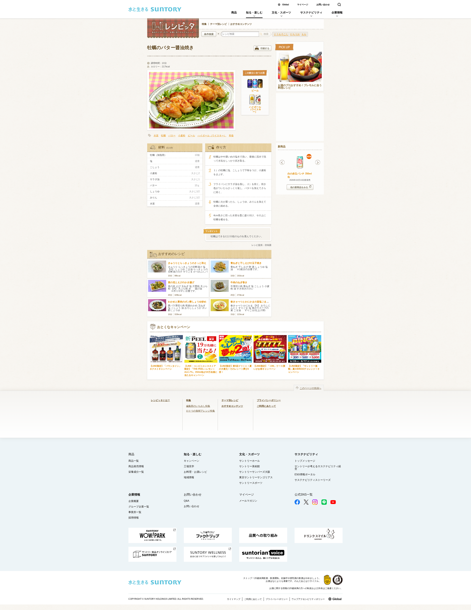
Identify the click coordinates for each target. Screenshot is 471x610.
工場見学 (189, 466)
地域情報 (189, 477)
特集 (204, 24)
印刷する (265, 48)
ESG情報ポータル (305, 474)
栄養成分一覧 (136, 471)
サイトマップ (233, 599)
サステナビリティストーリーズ (313, 479)
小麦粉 (181, 135)
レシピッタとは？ (160, 400)
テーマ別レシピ (218, 24)
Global (285, 4)
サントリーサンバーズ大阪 (254, 471)
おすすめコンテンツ (241, 24)
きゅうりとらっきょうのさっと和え (187, 263)
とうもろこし (281, 34)
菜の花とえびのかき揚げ (181, 282)
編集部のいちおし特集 (198, 406)
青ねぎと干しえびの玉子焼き (246, 263)
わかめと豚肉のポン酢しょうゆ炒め (187, 301)
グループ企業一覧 (138, 506)
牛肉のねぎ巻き (239, 282)
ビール (255, 90)
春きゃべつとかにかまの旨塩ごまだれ (251, 301)
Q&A (186, 500)
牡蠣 (163, 135)
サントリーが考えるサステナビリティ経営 (318, 467)
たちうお (295, 34)
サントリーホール (249, 460)
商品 (234, 12)
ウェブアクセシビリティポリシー (308, 599)
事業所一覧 (134, 512)
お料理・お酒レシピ (195, 471)
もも (304, 34)
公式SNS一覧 (304, 494)
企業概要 (133, 501)
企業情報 (337, 12)
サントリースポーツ (250, 482)
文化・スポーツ (281, 12)
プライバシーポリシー (269, 400)
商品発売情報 (136, 466)
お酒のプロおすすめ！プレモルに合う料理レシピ (300, 86)
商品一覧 (133, 460)
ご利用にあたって (266, 406)
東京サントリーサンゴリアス (256, 477)
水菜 (156, 135)
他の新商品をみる (299, 187)
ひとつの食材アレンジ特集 (200, 410)
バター (172, 135)
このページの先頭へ (310, 388)
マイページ (302, 4)
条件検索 (209, 34)
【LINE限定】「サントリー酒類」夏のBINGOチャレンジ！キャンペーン (304, 369)
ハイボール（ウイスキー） (255, 109)
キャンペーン (191, 460)
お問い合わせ (323, 4)
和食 (231, 135)
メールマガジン (248, 500)
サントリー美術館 (249, 466)
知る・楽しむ (254, 12)
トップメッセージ (305, 460)
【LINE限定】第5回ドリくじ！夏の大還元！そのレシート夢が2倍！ (235, 369)
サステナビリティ (311, 12)
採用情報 (133, 517)
